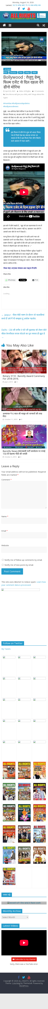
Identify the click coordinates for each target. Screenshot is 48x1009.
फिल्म (20, 72)
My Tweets (6, 649)
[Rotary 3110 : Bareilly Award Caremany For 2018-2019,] (24, 351)
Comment (6, 479)
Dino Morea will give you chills (16, 94)
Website (5, 545)
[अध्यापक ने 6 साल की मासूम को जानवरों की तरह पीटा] (24, 388)
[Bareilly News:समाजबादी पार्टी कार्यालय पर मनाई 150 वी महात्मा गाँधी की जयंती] (24, 426)
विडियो (34, 72)
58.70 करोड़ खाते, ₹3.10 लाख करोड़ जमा (27, 5)
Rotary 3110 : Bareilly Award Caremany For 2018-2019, (24, 377)
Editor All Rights (25, 91)
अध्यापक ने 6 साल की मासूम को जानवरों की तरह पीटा (22, 415)
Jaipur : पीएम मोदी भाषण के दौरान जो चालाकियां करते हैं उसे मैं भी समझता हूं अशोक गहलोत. (22, 316)
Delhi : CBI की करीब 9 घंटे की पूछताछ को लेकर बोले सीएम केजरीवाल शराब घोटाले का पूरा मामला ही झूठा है (23, 333)
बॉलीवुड (27, 72)
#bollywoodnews (10, 106)
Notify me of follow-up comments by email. (23, 560)
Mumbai (13, 72)
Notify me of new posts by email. (19, 565)
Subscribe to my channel (25, 959)
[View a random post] (44, 25)
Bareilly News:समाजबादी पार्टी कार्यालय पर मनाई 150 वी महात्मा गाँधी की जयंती (24, 452)
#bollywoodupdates (21, 103)
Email (4, 531)
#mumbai (7, 103)
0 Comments (39, 91)
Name (4, 516)
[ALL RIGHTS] (4, 25)
